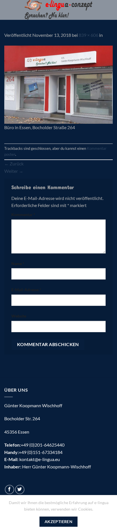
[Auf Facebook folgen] (9, 489)
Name (17, 263)
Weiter (13, 171)
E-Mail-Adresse (26, 289)
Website (18, 316)
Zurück (14, 163)
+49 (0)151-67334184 (40, 452)
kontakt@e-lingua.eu (39, 459)
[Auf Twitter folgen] (19, 489)
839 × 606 (88, 35)
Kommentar (23, 214)
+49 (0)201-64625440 (42, 444)
